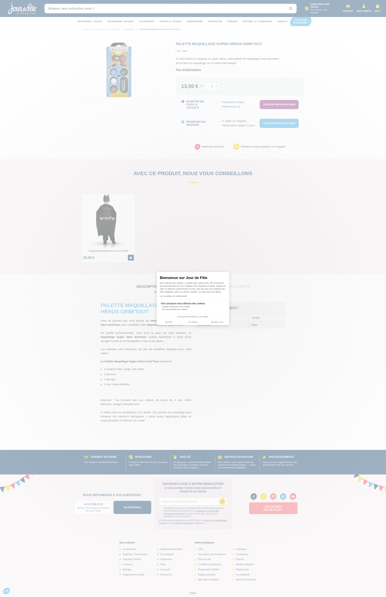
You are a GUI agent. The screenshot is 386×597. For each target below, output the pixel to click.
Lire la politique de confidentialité (173, 296)
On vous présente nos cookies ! (175, 309)
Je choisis (193, 322)
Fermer (168, 322)
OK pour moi (217, 322)
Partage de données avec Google (176, 307)
